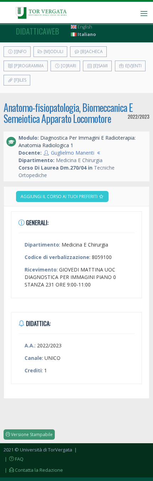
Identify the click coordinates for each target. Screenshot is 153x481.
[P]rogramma (28, 66)
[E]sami (100, 66)
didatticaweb (37, 31)
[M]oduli (53, 51)
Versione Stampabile (31, 434)
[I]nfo (20, 51)
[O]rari (68, 66)
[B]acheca (91, 51)
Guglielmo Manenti (72, 152)
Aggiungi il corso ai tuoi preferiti (60, 196)
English (84, 27)
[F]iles (19, 80)
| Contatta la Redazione (33, 470)
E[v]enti (133, 66)
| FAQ (13, 459)
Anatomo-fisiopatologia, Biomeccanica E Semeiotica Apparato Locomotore (68, 113)
